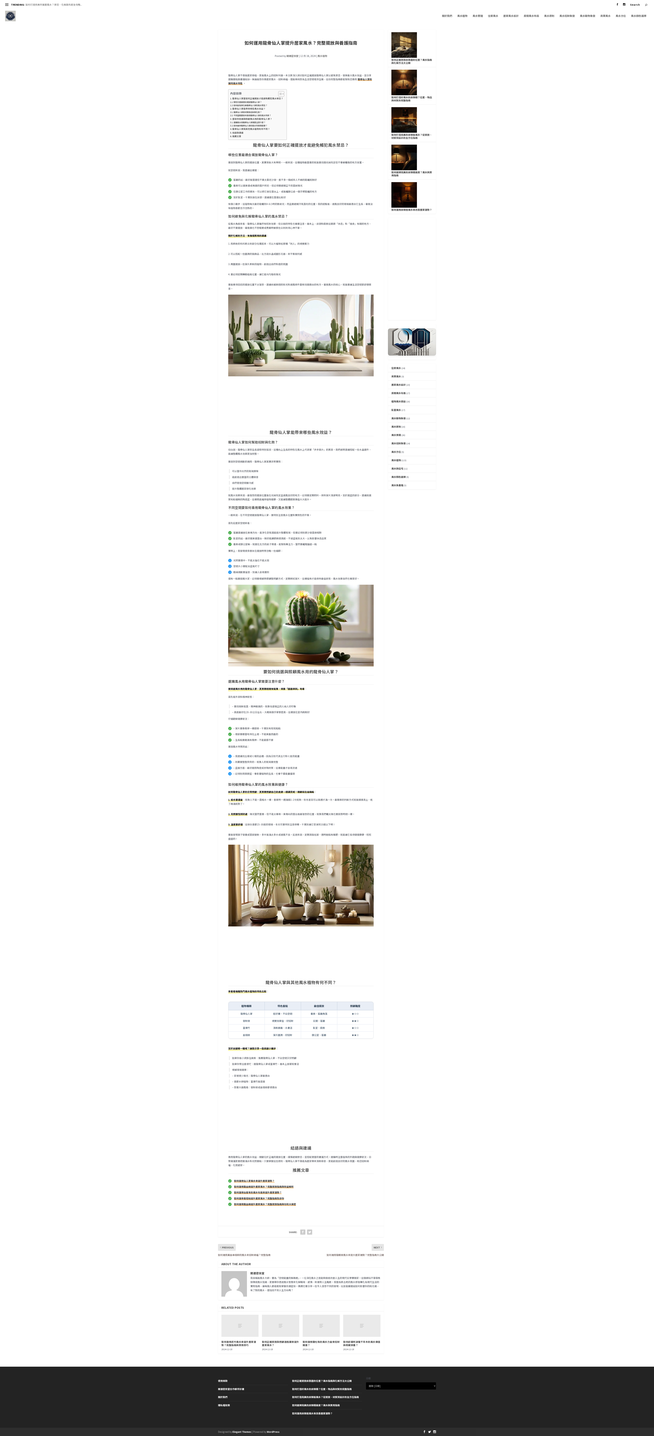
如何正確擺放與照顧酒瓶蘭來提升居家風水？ (280, 1343)
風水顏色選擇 (638, 16)
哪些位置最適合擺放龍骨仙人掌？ (247, 102)
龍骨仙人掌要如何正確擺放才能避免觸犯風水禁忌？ (257, 98)
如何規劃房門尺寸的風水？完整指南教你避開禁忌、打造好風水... (60, 4)
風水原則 (549, 16)
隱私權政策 (224, 1405)
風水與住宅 (397, 468)
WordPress (273, 1431)
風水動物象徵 (587, 16)
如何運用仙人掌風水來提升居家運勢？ (254, 1180)
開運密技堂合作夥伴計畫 (231, 1389)
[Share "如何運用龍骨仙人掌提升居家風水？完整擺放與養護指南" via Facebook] (302, 1232)
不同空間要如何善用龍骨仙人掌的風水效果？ (252, 115)
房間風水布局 (531, 16)
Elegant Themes (241, 1431)
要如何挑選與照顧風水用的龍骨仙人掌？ (252, 118)
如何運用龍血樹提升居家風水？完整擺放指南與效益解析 (264, 1186)
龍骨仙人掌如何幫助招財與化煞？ (247, 112)
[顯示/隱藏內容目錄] (279, 94)
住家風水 (493, 16)
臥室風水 (396, 410)
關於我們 (447, 16)
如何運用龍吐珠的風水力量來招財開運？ (321, 1343)
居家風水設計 (511, 16)
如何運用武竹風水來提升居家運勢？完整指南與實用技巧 (238, 1343)
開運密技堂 (292, 56)
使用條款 (223, 1381)
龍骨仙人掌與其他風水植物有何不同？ (251, 128)
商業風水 (605, 16)
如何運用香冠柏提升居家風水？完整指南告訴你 (259, 1198)
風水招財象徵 (567, 16)
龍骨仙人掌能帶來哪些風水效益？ (249, 108)
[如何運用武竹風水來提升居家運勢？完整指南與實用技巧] (240, 1326)
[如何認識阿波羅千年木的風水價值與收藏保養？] (361, 1326)
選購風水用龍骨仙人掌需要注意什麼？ (249, 122)
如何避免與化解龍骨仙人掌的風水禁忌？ (250, 105)
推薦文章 (236, 136)
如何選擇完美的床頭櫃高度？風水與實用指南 (411, 174)
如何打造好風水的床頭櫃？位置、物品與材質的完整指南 (411, 99)
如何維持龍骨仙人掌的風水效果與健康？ (250, 125)
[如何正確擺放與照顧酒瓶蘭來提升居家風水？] (280, 1326)
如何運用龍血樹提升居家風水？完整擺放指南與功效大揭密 (265, 1204)
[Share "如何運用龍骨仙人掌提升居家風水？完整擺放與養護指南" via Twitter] (309, 1232)
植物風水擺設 (398, 401)
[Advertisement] (301, 403)
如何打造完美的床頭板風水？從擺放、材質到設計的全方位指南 (411, 136)
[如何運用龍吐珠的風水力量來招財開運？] (321, 1326)
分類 (368, 1378)
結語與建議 (237, 132)
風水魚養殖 (397, 485)
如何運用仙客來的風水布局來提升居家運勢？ (258, 1192)
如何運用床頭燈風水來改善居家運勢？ (411, 209)
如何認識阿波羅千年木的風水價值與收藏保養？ (361, 1343)
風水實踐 (478, 16)
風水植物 (462, 16)
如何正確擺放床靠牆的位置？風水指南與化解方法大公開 (411, 61)
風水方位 (621, 16)
